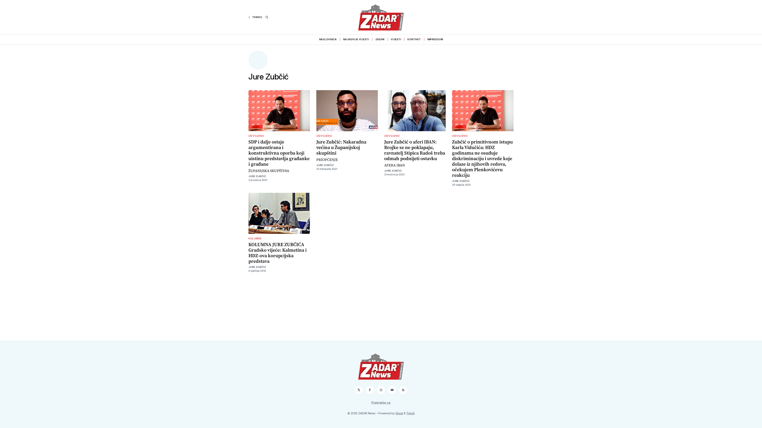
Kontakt (414, 39)
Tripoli (410, 413)
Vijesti (396, 39)
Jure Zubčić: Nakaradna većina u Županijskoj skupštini (341, 147)
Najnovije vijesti (356, 39)
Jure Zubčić (257, 176)
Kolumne (255, 238)
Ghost (399, 413)
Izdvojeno (256, 135)
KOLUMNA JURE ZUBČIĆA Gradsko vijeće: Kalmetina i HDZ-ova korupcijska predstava (277, 252)
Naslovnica (328, 39)
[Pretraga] (266, 17)
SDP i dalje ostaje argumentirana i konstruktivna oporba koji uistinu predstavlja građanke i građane (279, 153)
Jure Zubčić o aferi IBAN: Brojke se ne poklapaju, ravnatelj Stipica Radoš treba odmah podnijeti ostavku (414, 150)
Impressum (435, 39)
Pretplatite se (381, 402)
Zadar (380, 39)
